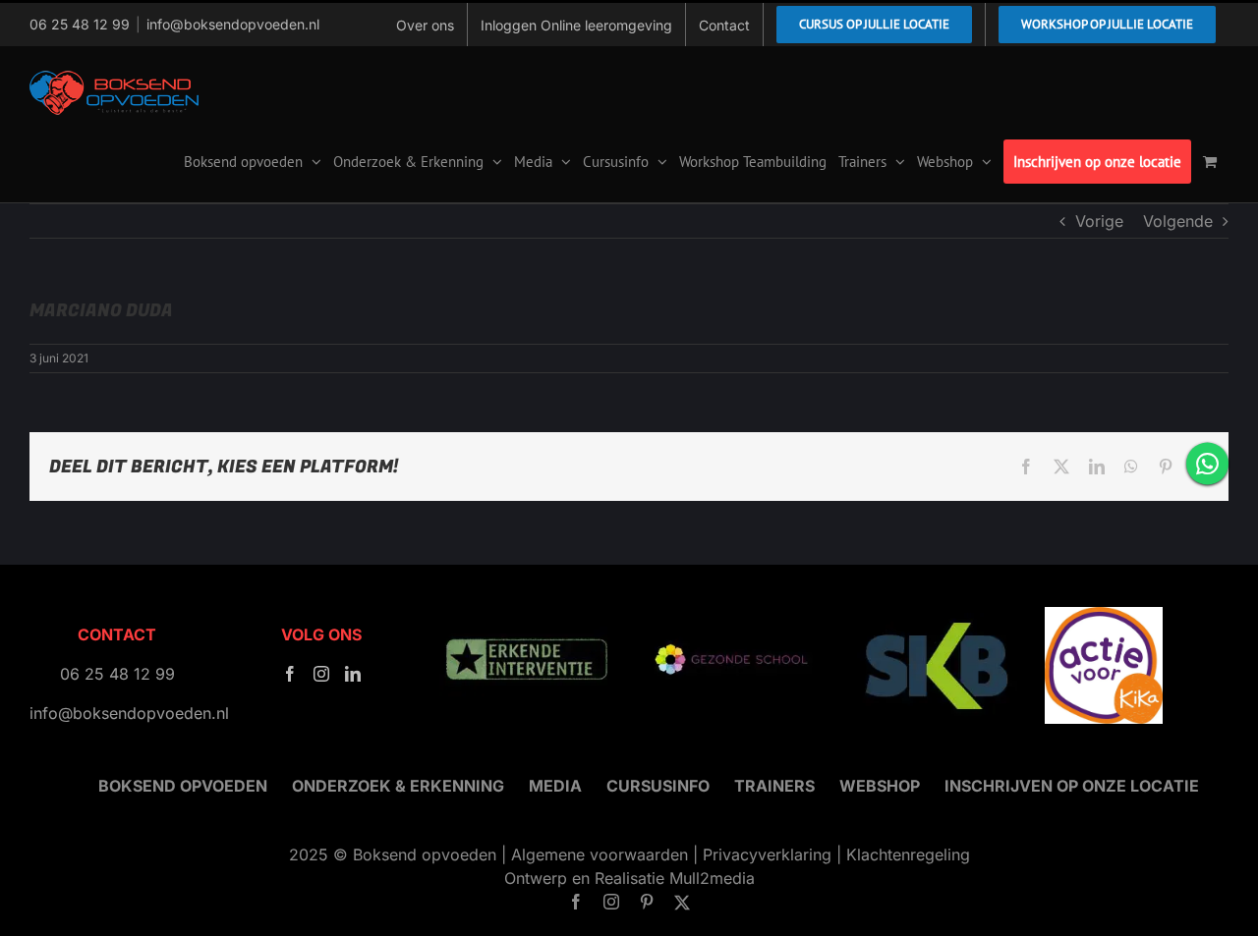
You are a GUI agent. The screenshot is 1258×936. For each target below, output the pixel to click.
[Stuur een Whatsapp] (1207, 463)
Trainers (774, 786)
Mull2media (712, 878)
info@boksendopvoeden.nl (232, 24)
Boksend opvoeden (182, 786)
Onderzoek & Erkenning (398, 786)
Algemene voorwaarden (599, 854)
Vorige (1099, 221)
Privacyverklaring (767, 854)
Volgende (1178, 221)
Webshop (879, 786)
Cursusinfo (658, 786)
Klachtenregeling (908, 854)
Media (555, 786)
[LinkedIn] (353, 674)
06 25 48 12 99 (79, 24)
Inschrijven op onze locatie (1071, 786)
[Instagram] (321, 674)
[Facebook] (290, 674)
